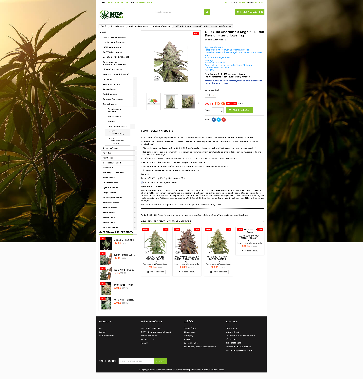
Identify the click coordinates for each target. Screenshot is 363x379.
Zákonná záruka (148, 339)
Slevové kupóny (191, 343)
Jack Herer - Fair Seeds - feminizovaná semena (125, 285)
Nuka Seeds (109, 177)
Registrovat (258, 2)
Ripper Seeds (109, 192)
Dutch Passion (110, 104)
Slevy (101, 328)
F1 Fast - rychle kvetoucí (114, 37)
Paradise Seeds (110, 182)
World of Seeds (110, 227)
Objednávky (189, 332)
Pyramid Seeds (110, 187)
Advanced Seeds (111, 84)
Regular (111, 121)
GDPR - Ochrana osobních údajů (156, 332)
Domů (102, 32)
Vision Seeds (109, 222)
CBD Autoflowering (117, 132)
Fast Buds (107, 153)
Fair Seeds (108, 158)
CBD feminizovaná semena (117, 140)
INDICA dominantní (112, 47)
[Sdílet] (214, 119)
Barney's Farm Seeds (113, 99)
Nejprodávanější (106, 335)
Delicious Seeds (110, 148)
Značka (208, 40)
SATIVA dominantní (112, 52)
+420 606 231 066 (115, 2)
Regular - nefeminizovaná (116, 74)
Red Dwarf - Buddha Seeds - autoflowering (125, 270)
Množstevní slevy (149, 335)
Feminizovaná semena (114, 42)
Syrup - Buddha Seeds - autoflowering (125, 255)
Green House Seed (112, 162)
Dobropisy (188, 335)
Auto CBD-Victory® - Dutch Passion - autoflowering (218, 259)
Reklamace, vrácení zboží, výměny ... (200, 346)
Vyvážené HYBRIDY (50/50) (116, 57)
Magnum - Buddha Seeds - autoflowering (125, 240)
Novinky (102, 332)
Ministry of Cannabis (113, 172)
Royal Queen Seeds (112, 197)
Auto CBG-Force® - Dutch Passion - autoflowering (249, 238)
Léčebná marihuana (113, 69)
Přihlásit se (243, 2)
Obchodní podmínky (150, 328)
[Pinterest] (223, 119)
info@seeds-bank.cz (145, 2)
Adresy (187, 339)
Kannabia (108, 167)
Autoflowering (114, 116)
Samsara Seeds (111, 202)
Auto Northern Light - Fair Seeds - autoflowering (125, 300)
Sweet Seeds (109, 217)
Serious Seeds (110, 207)
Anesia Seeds (109, 89)
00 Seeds (107, 79)
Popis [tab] (144, 131)
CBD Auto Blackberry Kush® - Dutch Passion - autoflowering (187, 259)
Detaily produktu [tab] (162, 131)
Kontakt (144, 343)
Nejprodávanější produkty (116, 232)
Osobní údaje (190, 328)
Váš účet (189, 321)
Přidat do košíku (239, 110)
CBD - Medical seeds (117, 126)
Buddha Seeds (110, 94)
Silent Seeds (109, 212)
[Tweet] (219, 119)
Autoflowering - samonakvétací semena (115, 63)
